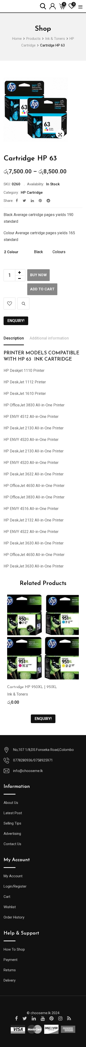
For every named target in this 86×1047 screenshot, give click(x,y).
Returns (10, 970)
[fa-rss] (69, 1018)
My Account (13, 876)
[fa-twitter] (24, 201)
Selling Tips (12, 823)
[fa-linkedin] (32, 201)
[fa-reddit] (48, 201)
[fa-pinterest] (40, 201)
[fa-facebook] (17, 201)
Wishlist (10, 907)
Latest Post (13, 813)
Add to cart (42, 289)
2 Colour (11, 252)
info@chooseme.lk (28, 771)
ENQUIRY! (15, 320)
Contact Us (12, 844)
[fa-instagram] (60, 1018)
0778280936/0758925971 (33, 760)
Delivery (10, 980)
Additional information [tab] (49, 338)
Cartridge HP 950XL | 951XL (32, 687)
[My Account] (52, 6)
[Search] (43, 6)
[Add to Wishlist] (10, 304)
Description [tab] (14, 338)
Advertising (12, 833)
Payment (10, 960)
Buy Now (38, 275)
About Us (11, 803)
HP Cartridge (32, 192)
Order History (14, 917)
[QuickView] (23, 304)
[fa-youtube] (43, 1018)
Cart (7, 897)
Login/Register (15, 886)
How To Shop (14, 949)
